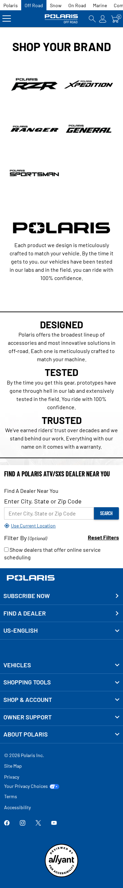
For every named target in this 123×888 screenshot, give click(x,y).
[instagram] (22, 823)
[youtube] (54, 823)
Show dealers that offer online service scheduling (52, 553)
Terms (10, 796)
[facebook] (7, 823)
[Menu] (6, 18)
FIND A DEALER (24, 613)
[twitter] (38, 823)
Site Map (13, 766)
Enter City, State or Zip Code (43, 501)
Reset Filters (103, 537)
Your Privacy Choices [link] (26, 786)
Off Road (34, 5)
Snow (56, 5)
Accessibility (17, 807)
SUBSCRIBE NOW (26, 595)
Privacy (11, 777)
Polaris (10, 5)
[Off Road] (61, 18)
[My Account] (102, 18)
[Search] (92, 18)
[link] (61, 665)
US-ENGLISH (20, 630)
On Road (77, 5)
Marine (100, 5)
